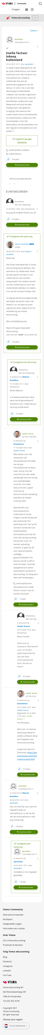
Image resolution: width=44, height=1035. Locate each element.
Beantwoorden (24, 165)
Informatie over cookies (14, 928)
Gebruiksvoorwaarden (13, 914)
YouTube (7, 975)
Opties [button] (33, 30)
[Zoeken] (40, 3)
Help (32, 9)
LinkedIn (7, 970)
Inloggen (16, 9)
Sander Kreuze (19, 450)
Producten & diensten (13, 945)
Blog (5, 957)
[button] (37, 46)
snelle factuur (15, 153)
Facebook (7, 961)
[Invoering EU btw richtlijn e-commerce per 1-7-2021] (10, 183)
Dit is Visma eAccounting (14, 940)
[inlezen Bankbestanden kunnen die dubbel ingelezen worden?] (14, 183)
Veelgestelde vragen (12, 923)
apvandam (29, 64)
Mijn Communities (26, 9)
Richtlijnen (7, 919)
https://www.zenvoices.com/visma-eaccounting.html (27, 756)
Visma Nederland (17, 1025)
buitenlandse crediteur (19, 150)
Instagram (7, 966)
